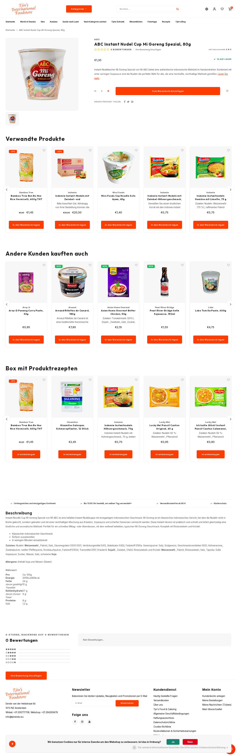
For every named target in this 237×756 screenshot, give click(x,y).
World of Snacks (28, 21)
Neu (43, 21)
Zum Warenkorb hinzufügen (168, 91)
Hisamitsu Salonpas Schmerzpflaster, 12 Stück (72, 427)
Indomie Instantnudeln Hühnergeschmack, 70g (118, 427)
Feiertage (152, 21)
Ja (173, 742)
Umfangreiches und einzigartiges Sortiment (35, 503)
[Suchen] (177, 9)
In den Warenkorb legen (26, 225)
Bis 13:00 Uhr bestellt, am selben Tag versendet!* (108, 503)
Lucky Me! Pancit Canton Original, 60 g (164, 427)
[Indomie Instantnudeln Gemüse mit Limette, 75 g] (210, 167)
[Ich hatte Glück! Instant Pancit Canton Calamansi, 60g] (210, 397)
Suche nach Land (71, 21)
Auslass (53, 21)
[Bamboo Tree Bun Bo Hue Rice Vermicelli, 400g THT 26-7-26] (26, 167)
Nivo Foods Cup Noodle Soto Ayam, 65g (118, 197)
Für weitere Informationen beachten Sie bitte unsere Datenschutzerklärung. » (183, 747)
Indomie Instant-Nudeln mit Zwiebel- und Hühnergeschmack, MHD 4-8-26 (72, 197)
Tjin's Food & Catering (164, 709)
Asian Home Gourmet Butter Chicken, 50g (118, 312)
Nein (190, 742)
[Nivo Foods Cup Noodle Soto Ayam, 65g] (118, 167)
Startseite (10, 21)
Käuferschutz (220, 503)
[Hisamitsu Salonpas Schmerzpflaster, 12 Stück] (72, 397)
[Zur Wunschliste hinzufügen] (227, 91)
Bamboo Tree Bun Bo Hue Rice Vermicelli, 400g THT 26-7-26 (26, 197)
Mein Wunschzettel (212, 709)
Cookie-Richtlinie (162, 726)
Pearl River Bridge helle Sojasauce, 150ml (164, 312)
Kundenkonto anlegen (213, 696)
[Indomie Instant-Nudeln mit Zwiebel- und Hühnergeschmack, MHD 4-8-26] (72, 167)
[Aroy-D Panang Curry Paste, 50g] (26, 282)
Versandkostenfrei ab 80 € (173, 503)
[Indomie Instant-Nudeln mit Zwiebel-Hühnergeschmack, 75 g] (164, 167)
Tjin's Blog (180, 21)
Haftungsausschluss (163, 718)
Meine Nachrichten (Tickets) (216, 704)
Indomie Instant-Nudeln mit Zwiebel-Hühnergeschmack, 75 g (164, 197)
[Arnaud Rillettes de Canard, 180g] (72, 282)
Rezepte (166, 21)
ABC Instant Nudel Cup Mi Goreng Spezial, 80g (42, 30)
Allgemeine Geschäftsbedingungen (171, 713)
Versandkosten (161, 700)
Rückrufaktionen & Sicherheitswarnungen (174, 731)
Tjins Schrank (117, 21)
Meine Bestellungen (212, 700)
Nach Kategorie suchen (95, 21)
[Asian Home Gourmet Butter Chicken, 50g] (118, 282)
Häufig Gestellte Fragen (165, 696)
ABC (97, 39)
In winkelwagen (26, 454)
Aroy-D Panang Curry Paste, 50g (26, 312)
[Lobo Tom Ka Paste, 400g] (210, 282)
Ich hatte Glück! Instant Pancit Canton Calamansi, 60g (211, 427)
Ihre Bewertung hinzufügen (148, 49)
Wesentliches (135, 21)
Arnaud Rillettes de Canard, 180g (72, 312)
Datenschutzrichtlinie (164, 722)
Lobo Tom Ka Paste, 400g (210, 310)
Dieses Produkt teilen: (107, 102)
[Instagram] (82, 722)
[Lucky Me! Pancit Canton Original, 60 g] (164, 397)
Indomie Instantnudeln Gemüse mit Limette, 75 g (210, 197)
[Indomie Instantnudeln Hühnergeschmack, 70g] (118, 397)
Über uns (158, 704)
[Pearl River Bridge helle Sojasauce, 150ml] (164, 282)
